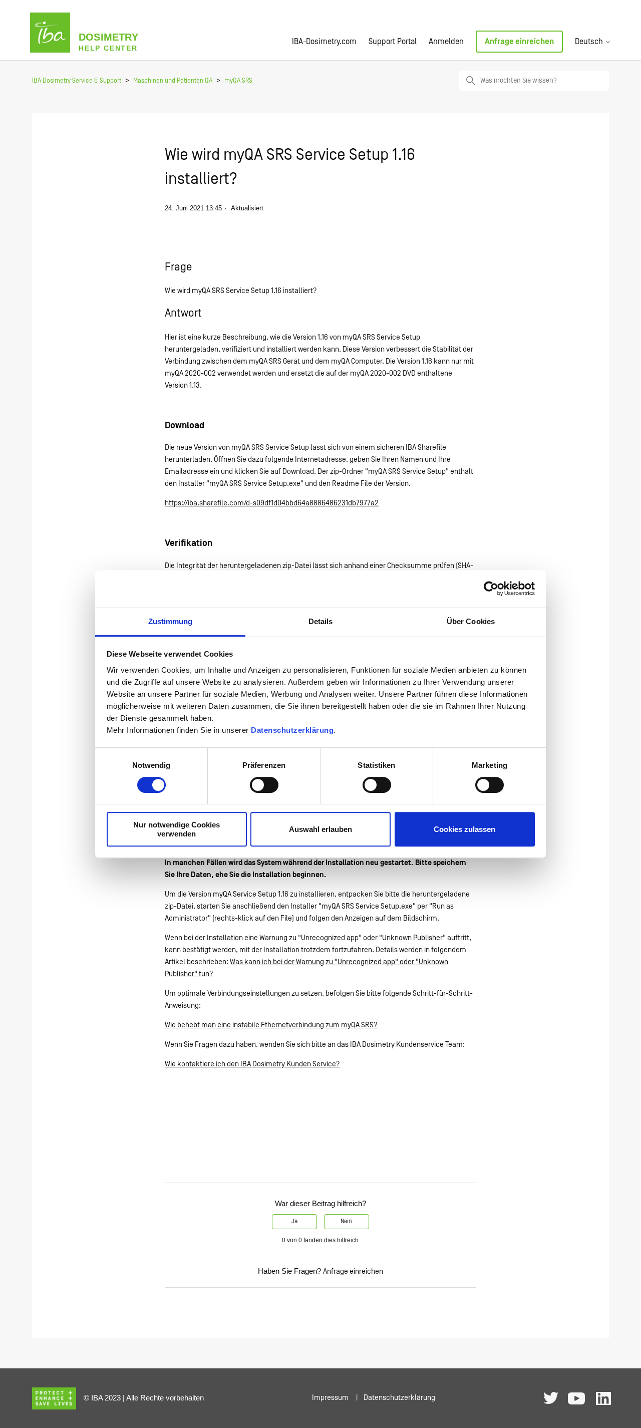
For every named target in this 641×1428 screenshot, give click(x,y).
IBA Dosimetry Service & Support (76, 81)
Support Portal (393, 41)
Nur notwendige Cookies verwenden (176, 828)
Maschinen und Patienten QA (172, 81)
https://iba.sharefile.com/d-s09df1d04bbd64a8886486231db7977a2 (272, 503)
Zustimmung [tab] (170, 621)
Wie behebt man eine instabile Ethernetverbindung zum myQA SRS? (271, 1025)
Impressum (330, 1397)
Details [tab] (320, 621)
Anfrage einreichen (519, 41)
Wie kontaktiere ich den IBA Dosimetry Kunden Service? (252, 1064)
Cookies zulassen (464, 829)
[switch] (264, 785)
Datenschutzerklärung (292, 730)
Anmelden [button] (446, 41)
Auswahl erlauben (320, 829)
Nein (346, 1221)
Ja (294, 1221)
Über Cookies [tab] (471, 621)
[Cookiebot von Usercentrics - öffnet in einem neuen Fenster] (491, 588)
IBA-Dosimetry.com (324, 41)
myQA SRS (238, 81)
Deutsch (590, 41)
